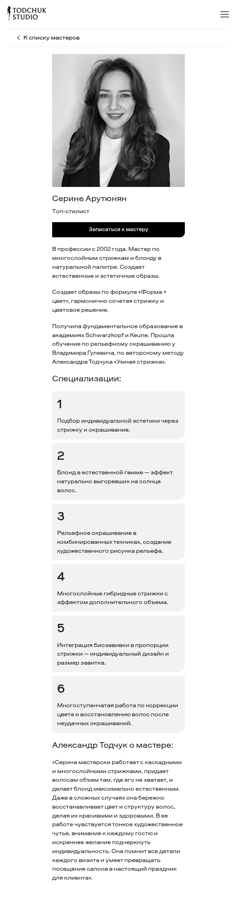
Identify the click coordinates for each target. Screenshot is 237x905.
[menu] (225, 14)
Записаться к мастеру (118, 229)
